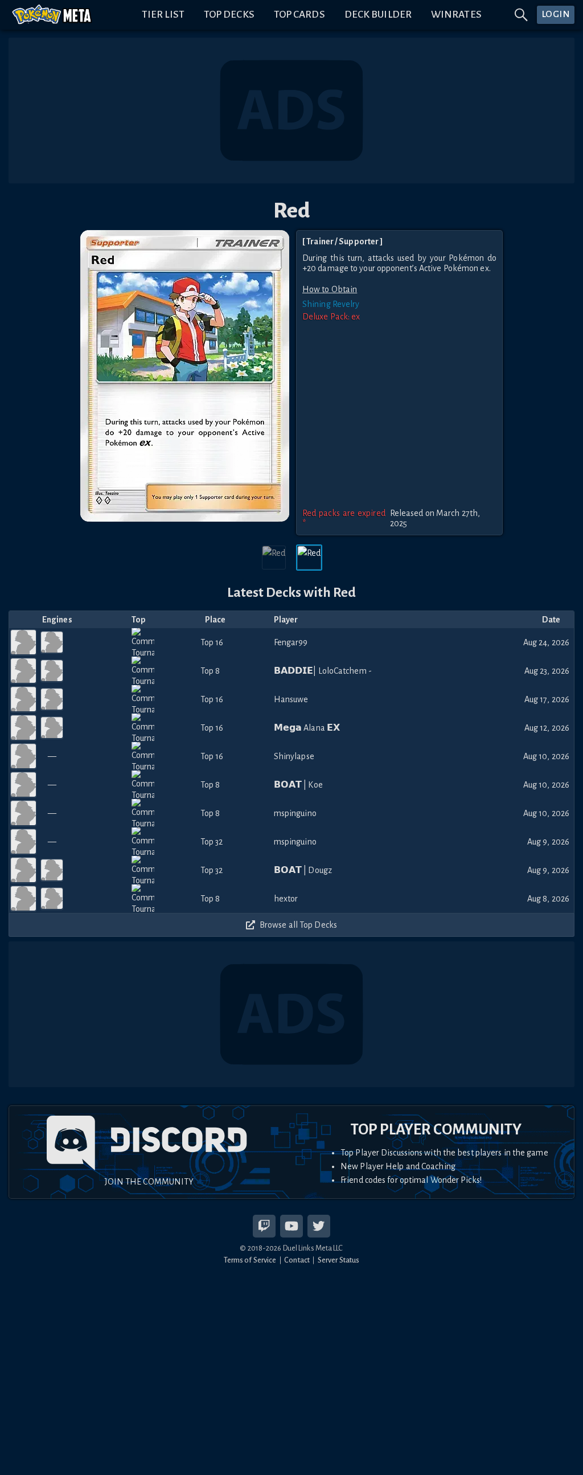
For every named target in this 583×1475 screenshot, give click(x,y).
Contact (297, 1260)
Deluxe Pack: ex (331, 316)
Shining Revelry (331, 304)
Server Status (338, 1260)
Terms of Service (250, 1260)
